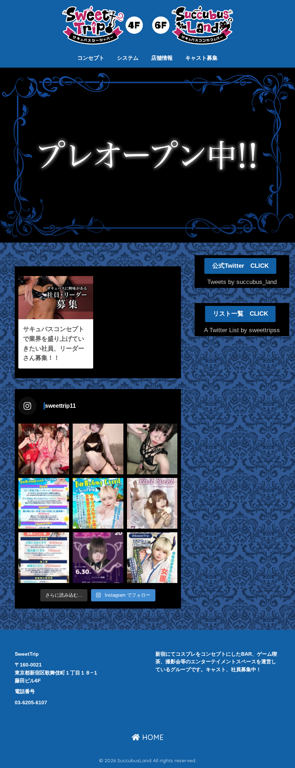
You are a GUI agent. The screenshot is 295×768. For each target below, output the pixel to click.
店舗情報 (162, 58)
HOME (152, 737)
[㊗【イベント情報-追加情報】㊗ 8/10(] (43, 503)
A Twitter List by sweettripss (242, 330)
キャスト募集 (201, 58)
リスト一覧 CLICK (240, 313)
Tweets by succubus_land (242, 282)
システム (128, 58)
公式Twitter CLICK (240, 265)
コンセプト (90, 58)
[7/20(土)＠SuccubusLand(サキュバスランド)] (98, 557)
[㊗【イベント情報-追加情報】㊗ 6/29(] (43, 557)
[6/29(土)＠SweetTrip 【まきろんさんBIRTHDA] (152, 557)
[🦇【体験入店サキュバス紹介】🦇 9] (98, 449)
